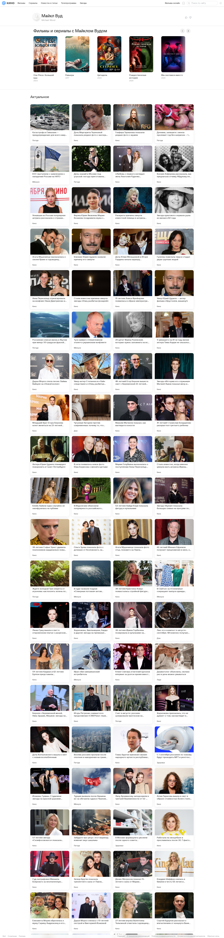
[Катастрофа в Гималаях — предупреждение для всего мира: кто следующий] (49, 123)
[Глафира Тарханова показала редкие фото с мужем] (132, 123)
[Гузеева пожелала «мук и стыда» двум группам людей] (174, 248)
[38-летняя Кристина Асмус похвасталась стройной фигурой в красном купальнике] (132, 580)
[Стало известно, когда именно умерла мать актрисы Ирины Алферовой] (174, 455)
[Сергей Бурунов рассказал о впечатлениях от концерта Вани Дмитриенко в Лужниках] (174, 911)
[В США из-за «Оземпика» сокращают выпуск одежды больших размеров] (174, 580)
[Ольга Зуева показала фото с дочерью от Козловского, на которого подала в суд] (91, 538)
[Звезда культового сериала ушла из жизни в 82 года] (174, 206)
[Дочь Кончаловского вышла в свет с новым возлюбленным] (49, 745)
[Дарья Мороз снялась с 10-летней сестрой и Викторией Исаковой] (91, 911)
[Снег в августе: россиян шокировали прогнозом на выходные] (132, 704)
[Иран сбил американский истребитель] (91, 662)
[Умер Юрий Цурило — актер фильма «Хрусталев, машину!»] (174, 289)
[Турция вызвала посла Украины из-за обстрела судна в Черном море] (91, 787)
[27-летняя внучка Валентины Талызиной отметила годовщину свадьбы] (132, 911)
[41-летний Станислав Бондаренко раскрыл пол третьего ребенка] (174, 414)
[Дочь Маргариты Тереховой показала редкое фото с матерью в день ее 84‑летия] (91, 123)
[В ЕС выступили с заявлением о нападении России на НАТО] (49, 165)
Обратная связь (213, 936)
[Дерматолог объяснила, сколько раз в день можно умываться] (174, 662)
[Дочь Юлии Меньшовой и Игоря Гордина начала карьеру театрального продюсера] (132, 248)
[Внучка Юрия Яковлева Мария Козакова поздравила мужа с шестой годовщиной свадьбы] (91, 206)
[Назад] (182, 31)
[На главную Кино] (10, 3)
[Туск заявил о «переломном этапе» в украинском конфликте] (91, 331)
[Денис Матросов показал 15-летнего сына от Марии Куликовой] (132, 870)
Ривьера (69, 75)
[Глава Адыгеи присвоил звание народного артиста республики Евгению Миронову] (132, 745)
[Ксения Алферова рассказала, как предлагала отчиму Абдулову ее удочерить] (174, 165)
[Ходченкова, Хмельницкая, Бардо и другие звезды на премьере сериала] (91, 621)
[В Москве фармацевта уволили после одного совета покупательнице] (132, 828)
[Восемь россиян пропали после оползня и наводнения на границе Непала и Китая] (91, 745)
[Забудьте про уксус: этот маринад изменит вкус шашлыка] (91, 828)
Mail (4, 936)
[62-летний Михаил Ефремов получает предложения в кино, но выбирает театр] (174, 538)
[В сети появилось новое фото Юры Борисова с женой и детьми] (91, 455)
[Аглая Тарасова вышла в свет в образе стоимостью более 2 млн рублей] (174, 787)
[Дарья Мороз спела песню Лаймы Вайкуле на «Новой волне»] (49, 372)
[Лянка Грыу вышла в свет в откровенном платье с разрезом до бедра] (49, 621)
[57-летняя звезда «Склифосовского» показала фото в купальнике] (49, 828)
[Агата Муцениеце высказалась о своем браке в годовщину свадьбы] (49, 248)
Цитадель (102, 75)
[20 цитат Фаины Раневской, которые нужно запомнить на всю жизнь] (132, 331)
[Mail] (4, 3)
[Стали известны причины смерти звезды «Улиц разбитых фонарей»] (91, 289)
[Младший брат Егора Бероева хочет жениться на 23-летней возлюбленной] (49, 414)
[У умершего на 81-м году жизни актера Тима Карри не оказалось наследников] (174, 331)
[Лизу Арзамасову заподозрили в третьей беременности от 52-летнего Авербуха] (132, 787)
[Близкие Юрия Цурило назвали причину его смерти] (91, 248)
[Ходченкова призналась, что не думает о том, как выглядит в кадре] (174, 704)
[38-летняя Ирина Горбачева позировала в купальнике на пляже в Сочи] (132, 621)
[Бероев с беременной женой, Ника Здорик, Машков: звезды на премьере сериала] (49, 704)
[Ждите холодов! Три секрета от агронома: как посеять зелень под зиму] (49, 580)
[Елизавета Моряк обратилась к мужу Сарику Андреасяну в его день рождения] (49, 911)
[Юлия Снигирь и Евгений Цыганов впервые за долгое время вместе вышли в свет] (132, 662)
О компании (12, 936)
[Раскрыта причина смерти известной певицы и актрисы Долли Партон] (132, 206)
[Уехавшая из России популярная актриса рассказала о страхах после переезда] (49, 206)
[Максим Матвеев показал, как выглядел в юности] (132, 414)
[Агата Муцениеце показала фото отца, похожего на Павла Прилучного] (132, 538)
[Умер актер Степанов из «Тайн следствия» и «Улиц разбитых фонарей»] (91, 372)
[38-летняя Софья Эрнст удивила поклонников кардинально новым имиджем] (49, 538)
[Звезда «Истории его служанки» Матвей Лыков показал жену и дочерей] (174, 372)
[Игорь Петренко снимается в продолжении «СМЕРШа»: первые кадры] (91, 704)
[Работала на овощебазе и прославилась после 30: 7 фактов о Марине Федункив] (174, 828)
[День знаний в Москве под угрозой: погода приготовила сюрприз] (91, 165)
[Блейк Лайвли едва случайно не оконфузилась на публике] (49, 497)
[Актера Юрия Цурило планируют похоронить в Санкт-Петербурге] (49, 455)
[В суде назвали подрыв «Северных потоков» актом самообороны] (91, 580)
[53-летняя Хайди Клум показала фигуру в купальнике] (132, 497)
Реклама (22, 936)
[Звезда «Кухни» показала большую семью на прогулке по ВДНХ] (174, 497)
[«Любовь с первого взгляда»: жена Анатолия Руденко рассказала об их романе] (132, 165)
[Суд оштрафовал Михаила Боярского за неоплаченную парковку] (49, 870)
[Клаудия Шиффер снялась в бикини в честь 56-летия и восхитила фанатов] (174, 870)
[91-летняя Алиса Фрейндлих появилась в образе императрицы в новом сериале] (132, 289)
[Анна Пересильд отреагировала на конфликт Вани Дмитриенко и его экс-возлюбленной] (49, 289)
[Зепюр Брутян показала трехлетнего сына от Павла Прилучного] (91, 870)
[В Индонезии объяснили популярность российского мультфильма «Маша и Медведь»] (91, 497)
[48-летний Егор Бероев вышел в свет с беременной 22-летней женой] (132, 372)
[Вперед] (188, 31)
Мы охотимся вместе (172, 75)
